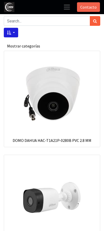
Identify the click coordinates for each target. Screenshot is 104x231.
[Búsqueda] (95, 21)
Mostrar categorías (23, 45)
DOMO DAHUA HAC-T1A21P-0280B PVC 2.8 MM (52, 140)
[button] (11, 32)
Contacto (88, 7)
